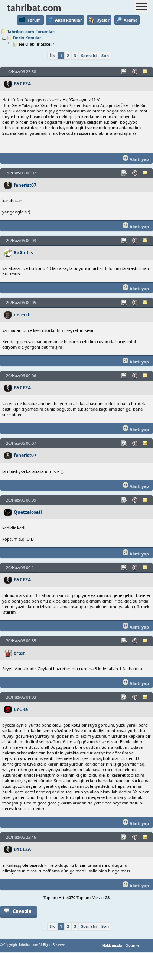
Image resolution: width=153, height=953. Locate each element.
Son (105, 55)
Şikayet (135, 72)
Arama (131, 20)
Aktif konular (68, 20)
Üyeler (103, 20)
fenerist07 (25, 185)
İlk (52, 55)
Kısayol (125, 72)
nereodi (22, 314)
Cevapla (22, 911)
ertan (20, 653)
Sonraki (89, 55)
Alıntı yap (138, 159)
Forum (34, 20)
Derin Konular (27, 37)
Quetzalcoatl (28, 512)
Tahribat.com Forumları (31, 31)
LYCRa (21, 709)
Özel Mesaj (145, 72)
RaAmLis (23, 252)
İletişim (132, 945)
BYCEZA (22, 84)
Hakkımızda (112, 945)
